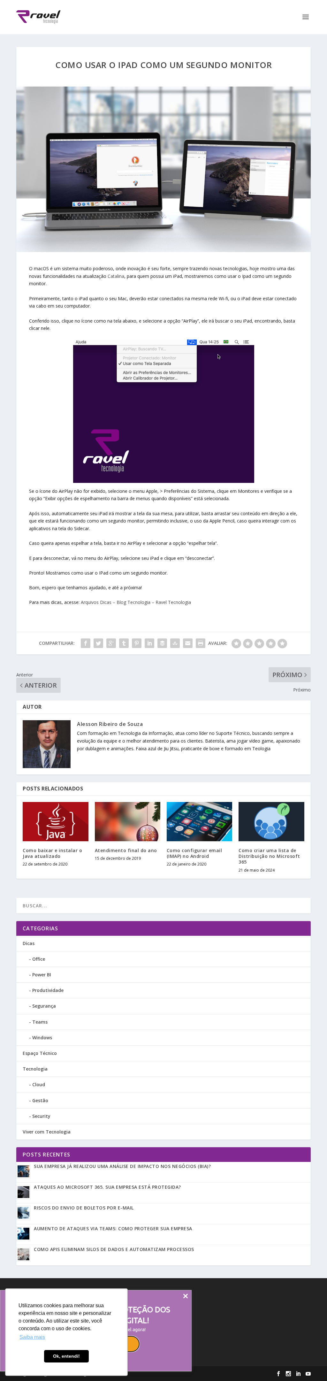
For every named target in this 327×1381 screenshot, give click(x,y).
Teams (40, 1022)
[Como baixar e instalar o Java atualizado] (55, 821)
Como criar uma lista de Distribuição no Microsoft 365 (269, 856)
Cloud (38, 1084)
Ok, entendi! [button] (66, 1356)
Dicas (28, 943)
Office (38, 959)
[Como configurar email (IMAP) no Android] (199, 821)
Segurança (44, 1006)
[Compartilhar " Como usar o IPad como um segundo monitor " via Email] (187, 643)
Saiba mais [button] (32, 1337)
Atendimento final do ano (126, 850)
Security (41, 1116)
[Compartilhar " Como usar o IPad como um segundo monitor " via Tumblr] (124, 643)
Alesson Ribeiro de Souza (110, 724)
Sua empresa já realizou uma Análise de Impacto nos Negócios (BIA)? (122, 1166)
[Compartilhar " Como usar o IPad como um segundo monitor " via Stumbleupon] (175, 643)
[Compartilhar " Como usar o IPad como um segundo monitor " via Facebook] (85, 643)
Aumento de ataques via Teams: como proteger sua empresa (113, 1228)
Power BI (41, 975)
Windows (42, 1037)
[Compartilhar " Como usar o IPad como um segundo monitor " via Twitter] (98, 643)
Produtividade (48, 990)
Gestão (40, 1100)
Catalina (116, 276)
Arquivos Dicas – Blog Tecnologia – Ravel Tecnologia (136, 602)
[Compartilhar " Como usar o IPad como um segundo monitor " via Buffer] (162, 643)
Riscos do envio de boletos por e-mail (84, 1208)
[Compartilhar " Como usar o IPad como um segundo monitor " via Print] (200, 643)
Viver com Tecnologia (47, 1132)
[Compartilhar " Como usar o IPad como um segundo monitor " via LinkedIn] (149, 643)
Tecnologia (35, 1069)
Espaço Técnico (40, 1053)
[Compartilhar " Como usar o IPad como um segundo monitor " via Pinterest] (136, 643)
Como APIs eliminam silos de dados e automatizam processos (114, 1249)
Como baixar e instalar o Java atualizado (52, 853)
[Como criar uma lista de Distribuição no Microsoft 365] (271, 821)
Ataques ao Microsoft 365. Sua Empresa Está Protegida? (107, 1187)
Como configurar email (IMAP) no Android (194, 853)
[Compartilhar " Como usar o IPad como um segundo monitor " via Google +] (111, 643)
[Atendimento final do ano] (127, 821)
